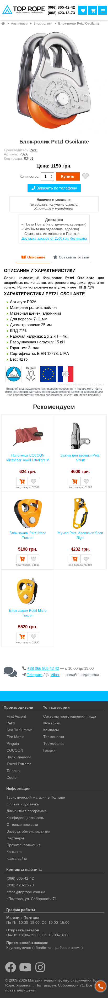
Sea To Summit (19, 730)
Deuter (12, 777)
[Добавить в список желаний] (85, 176)
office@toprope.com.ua (26, 892)
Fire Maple (15, 737)
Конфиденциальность (25, 818)
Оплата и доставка (23, 804)
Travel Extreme (19, 764)
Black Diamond (19, 757)
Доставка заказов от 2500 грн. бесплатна (54, 238)
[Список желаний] (82, 10)
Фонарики (51, 723)
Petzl (33, 150)
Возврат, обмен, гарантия (28, 831)
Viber (55, 674)
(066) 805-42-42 (61, 7)
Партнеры (15, 838)
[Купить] (22, 481)
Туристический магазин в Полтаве (36, 797)
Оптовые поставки (22, 824)
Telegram (34, 674)
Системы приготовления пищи (69, 716)
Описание (36, 257)
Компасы (51, 730)
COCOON (15, 750)
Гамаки (49, 750)
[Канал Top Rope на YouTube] (26, 967)
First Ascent (16, 716)
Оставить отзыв (74, 257)
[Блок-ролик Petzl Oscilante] (54, 81)
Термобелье (53, 743)
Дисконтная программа (27, 811)
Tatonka (13, 771)
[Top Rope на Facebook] (11, 967)
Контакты (14, 852)
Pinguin (13, 743)
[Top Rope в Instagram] (40, 967)
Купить (67, 176)
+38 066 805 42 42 (43, 668)
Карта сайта (17, 858)
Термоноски (53, 737)
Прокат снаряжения (24, 845)
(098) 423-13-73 (61, 13)
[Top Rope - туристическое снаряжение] (23, 10)
